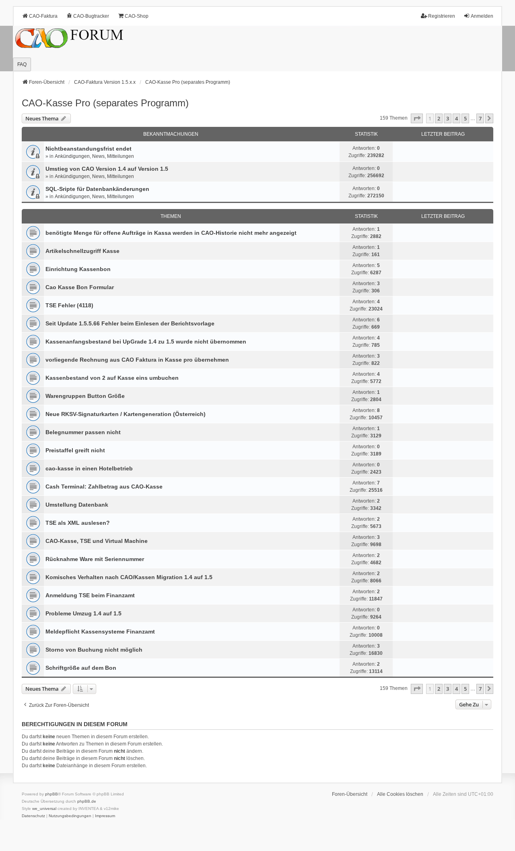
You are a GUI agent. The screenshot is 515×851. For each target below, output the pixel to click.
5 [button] (465, 118)
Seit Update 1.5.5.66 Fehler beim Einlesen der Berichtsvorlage (129, 323)
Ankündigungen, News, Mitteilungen (94, 156)
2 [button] (438, 118)
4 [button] (456, 118)
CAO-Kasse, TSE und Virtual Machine (96, 541)
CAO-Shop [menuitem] (136, 16)
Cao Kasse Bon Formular (79, 287)
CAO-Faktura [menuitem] (43, 16)
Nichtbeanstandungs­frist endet (88, 148)
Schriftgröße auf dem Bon (80, 668)
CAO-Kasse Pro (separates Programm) (105, 102)
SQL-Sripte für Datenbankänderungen (97, 189)
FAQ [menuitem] (22, 64)
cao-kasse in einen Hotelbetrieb (89, 468)
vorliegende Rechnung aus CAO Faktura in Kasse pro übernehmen (137, 359)
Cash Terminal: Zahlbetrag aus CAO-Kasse (104, 486)
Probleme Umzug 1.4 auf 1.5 (83, 613)
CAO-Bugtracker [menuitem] (91, 16)
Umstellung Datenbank (76, 504)
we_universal (44, 808)
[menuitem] (33, 816)
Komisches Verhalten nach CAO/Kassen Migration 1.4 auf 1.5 (128, 577)
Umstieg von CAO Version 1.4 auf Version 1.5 (106, 169)
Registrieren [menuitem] (441, 16)
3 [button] (447, 118)
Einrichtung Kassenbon (78, 269)
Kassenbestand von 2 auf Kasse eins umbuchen (112, 378)
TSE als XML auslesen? (77, 523)
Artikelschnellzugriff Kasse (82, 251)
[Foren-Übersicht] (257, 48)
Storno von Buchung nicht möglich (93, 649)
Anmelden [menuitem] (482, 16)
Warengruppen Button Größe (85, 396)
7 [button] (480, 118)
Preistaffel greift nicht (75, 450)
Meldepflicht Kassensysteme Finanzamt (100, 631)
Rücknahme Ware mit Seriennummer (94, 559)
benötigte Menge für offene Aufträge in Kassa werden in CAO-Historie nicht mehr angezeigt (171, 233)
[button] (417, 118)
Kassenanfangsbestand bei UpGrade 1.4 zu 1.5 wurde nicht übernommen (145, 341)
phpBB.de (86, 801)
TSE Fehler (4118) (69, 305)
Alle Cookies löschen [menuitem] (400, 794)
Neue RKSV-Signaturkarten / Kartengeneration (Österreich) (125, 414)
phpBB (51, 794)
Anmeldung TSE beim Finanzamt (90, 595)
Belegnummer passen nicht (83, 432)
